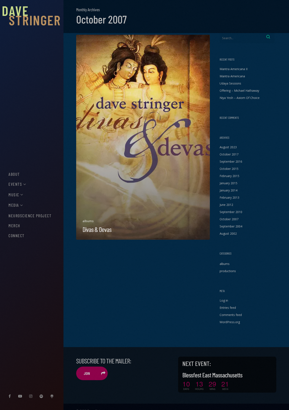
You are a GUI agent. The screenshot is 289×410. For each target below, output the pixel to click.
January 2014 (228, 190)
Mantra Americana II (234, 69)
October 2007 (229, 219)
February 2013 (229, 197)
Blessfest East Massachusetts (212, 375)
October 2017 (229, 154)
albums (88, 221)
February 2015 (229, 176)
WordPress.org (230, 322)
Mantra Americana (232, 76)
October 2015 (229, 169)
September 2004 (231, 226)
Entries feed (228, 308)
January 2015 (228, 183)
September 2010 (231, 212)
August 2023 (228, 147)
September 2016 (231, 161)
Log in (224, 300)
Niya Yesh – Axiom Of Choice (240, 98)
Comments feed (231, 315)
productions (228, 271)
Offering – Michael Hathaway (239, 91)
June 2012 (226, 205)
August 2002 (228, 233)
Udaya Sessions (230, 83)
